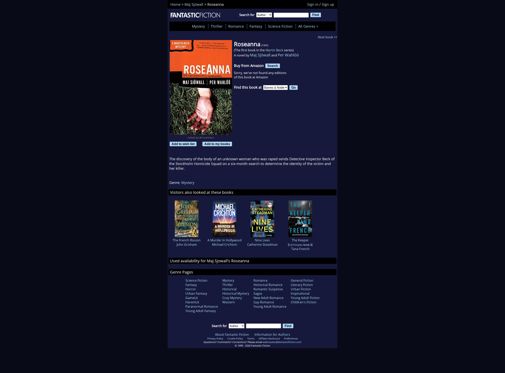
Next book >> (327, 37)
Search (272, 65)
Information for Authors (272, 334)
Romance (236, 26)
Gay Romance (263, 302)
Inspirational (300, 293)
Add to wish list (183, 144)
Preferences (291, 338)
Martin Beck (274, 50)
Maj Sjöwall (260, 55)
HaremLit (192, 302)
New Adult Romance (268, 298)
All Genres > (309, 26)
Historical (229, 289)
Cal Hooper (295, 244)
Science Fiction (280, 26)
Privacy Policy (215, 338)
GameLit (191, 298)
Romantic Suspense (268, 289)
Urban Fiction (301, 289)
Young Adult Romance (269, 306)
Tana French (300, 249)
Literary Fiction (302, 285)
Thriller (217, 26)
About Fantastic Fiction (232, 334)
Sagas (257, 293)
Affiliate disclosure (269, 338)
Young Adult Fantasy (200, 311)
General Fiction (302, 280)
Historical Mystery (235, 293)
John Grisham (187, 244)
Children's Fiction (303, 302)
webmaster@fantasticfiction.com (282, 342)
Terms (250, 338)
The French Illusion (187, 240)
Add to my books (217, 144)
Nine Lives (262, 240)
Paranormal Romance (201, 306)
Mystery (198, 26)
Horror (190, 289)
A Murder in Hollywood (225, 240)
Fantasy (256, 26)
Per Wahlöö (288, 55)
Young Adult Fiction (305, 298)
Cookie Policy (235, 338)
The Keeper (300, 240)
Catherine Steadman (262, 244)
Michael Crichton (224, 244)
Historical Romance (267, 285)
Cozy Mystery (232, 298)
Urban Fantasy (196, 293)
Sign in (312, 4)
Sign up (328, 4)
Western (228, 302)
